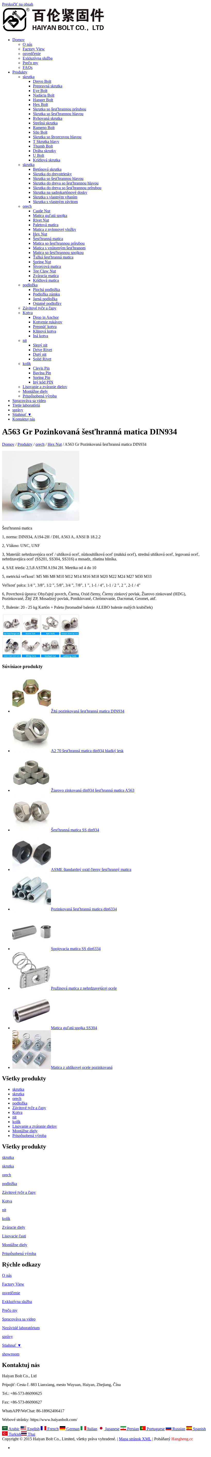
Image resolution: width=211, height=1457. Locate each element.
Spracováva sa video (29, 400)
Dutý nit (39, 354)
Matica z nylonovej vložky (54, 229)
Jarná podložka (45, 299)
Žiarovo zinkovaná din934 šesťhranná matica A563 (92, 790)
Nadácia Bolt (43, 95)
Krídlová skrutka (46, 160)
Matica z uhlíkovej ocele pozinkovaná (81, 1067)
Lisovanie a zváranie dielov (45, 387)
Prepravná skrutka (47, 86)
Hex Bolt (40, 104)
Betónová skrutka (47, 169)
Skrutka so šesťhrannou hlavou (58, 114)
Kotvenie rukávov (47, 322)
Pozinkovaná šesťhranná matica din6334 (84, 909)
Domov (18, 40)
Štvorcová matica (47, 266)
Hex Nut (40, 234)
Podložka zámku (46, 294)
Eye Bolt (40, 90)
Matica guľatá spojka (50, 215)
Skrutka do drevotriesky (52, 174)
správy (17, 410)
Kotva (28, 313)
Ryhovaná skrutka (47, 118)
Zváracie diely (13, 1227)
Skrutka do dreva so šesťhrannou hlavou (66, 183)
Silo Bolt (40, 132)
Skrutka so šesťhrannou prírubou (59, 109)
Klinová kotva (44, 331)
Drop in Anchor (46, 317)
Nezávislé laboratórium (21, 1328)
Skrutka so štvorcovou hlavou (57, 137)
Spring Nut (42, 262)
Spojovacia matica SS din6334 (76, 948)
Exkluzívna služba (37, 58)
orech (27, 206)
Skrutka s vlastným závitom (55, 201)
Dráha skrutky (44, 151)
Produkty (19, 72)
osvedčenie (32, 53)
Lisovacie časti (14, 1236)
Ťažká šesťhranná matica (53, 257)
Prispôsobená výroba (40, 396)
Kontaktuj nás (23, 419)
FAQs (27, 67)
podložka (30, 285)
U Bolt (38, 155)
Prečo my (30, 63)
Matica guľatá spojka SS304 (74, 1028)
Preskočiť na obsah (17, 4)
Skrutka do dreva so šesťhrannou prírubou (67, 188)
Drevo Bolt (42, 81)
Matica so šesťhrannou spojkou (58, 252)
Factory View (34, 49)
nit (25, 340)
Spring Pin (41, 377)
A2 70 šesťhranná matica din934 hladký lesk (87, 751)
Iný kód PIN (43, 382)
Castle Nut (41, 211)
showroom (10, 1354)
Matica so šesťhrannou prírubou (59, 243)
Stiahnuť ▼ (22, 414)
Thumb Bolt (43, 146)
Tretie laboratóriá (26, 405)
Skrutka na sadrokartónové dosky (60, 192)
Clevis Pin (41, 368)
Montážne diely (35, 391)
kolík (27, 363)
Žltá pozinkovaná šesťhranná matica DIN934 (87, 711)
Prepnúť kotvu (45, 326)
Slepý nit (40, 345)
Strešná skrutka (45, 123)
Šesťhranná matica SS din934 (75, 830)
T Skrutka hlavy (46, 141)
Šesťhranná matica (48, 238)
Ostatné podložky (47, 303)
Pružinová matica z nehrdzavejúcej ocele (84, 988)
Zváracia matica (46, 276)
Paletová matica (45, 225)
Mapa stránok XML (135, 1439)
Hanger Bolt (43, 100)
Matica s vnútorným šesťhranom (59, 248)
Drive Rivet (42, 350)
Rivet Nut (41, 220)
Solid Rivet (42, 359)
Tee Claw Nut (44, 271)
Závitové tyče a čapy (39, 308)
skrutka (28, 77)
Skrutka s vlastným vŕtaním (55, 197)
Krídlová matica (46, 280)
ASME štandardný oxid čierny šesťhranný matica (91, 869)
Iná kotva (40, 336)
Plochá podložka (46, 289)
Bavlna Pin (42, 373)
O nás (27, 44)
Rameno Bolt (44, 127)
